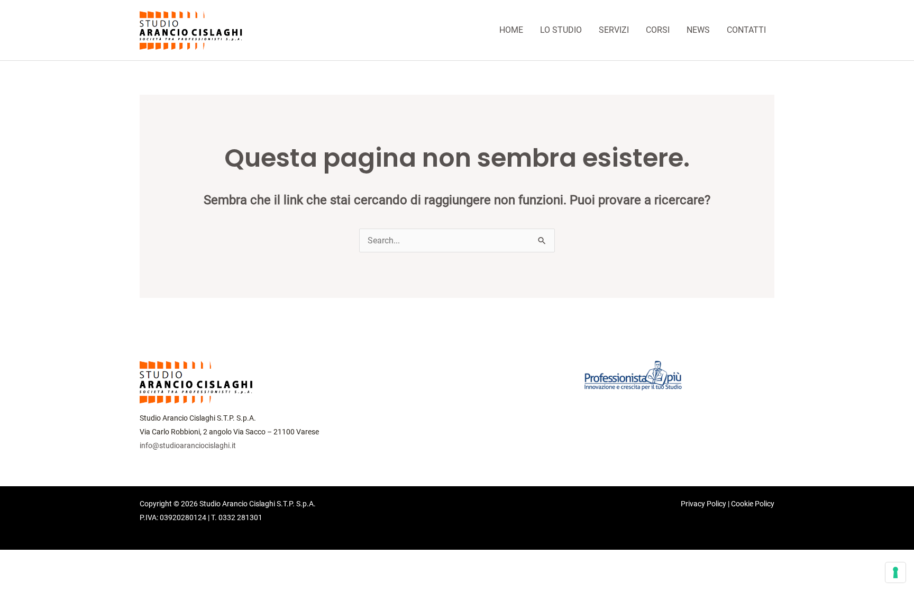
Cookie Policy (752, 503)
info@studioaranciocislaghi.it (188, 445)
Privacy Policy (703, 503)
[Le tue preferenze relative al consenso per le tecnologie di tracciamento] (895, 572)
